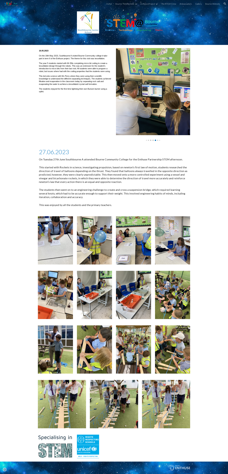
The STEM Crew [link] (168, 4)
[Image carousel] (153, 94)
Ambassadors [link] (186, 4)
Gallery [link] (198, 4)
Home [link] (109, 4)
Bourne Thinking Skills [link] (124, 4)
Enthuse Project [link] (148, 4)
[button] (225, 4)
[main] (75, 77)
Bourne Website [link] (212, 4)
